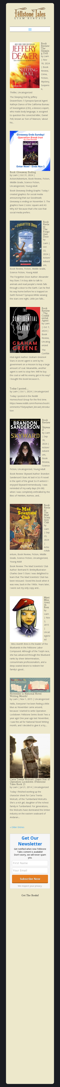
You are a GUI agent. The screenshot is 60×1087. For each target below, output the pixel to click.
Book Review (34, 178)
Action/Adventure (18, 178)
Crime (44, 74)
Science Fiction (31, 182)
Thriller (13, 92)
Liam (46, 56)
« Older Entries (17, 827)
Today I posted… (19, 388)
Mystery (45, 81)
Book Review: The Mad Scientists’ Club (47, 513)
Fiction (44, 77)
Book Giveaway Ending (23, 172)
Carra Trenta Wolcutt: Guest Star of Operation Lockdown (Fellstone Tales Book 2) (30, 781)
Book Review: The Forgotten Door (46, 229)
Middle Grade (16, 182)
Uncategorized (25, 92)
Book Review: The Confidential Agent (46, 314)
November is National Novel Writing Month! (26, 695)
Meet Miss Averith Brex (47, 602)
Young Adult (32, 186)
